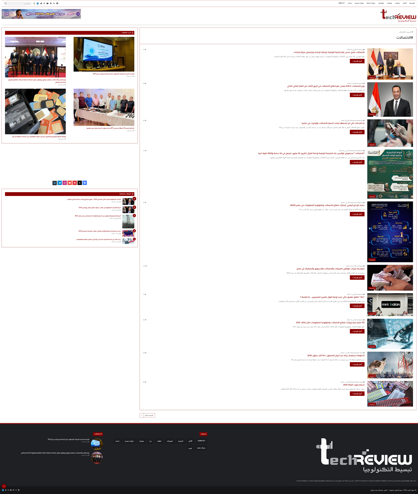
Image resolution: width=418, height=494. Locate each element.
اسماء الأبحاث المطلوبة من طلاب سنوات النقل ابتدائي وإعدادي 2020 (100, 208)
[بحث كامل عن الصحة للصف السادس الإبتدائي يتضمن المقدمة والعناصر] (128, 241)
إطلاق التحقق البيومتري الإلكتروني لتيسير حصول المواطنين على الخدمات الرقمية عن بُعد (39, 137)
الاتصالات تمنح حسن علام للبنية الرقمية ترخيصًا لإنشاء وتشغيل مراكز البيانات (329, 52)
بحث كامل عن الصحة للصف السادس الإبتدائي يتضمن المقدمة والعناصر (99, 239)
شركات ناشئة (371, 3)
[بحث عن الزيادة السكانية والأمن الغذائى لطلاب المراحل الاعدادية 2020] (128, 233)
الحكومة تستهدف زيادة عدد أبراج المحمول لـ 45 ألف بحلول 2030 (336, 356)
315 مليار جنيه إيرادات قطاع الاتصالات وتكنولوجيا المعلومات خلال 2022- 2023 (330, 323)
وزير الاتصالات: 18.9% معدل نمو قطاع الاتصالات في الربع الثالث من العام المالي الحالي (326, 86)
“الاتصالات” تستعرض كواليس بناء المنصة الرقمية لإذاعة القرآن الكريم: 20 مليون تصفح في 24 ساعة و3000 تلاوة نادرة (311, 154)
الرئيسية (412, 3)
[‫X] (80, 183)
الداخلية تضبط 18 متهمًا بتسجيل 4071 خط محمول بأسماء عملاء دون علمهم (110, 128)
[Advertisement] (69, 162)
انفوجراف (381, 3)
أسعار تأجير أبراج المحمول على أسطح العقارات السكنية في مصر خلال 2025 (98, 216)
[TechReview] (398, 15)
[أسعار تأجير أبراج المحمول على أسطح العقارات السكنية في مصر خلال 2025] (128, 221)
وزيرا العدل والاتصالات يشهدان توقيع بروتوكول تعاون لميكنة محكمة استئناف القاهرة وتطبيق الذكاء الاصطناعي (55, 453)
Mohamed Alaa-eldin (356, 353)
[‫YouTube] (69, 183)
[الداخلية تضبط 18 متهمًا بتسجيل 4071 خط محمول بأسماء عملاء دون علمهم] (104, 107)
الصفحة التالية (149, 415)
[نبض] (37, 3)
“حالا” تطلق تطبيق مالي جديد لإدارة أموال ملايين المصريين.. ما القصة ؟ (332, 297)
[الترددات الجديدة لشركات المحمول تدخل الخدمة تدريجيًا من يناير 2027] (104, 54)
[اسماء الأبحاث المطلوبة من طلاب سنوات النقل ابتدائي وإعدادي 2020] (128, 209)
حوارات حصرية (359, 3)
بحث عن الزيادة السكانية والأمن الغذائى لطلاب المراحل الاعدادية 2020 (99, 231)
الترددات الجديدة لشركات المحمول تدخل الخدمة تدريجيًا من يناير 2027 (113, 74)
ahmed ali (360, 49)
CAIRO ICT (341, 3)
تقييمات (389, 3)
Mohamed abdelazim (356, 120)
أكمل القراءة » (357, 61)
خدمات (350, 3)
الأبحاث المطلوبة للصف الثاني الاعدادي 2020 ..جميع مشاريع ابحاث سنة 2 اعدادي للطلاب (94, 199)
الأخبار (404, 3)
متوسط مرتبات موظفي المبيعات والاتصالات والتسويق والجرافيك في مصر (331, 269)
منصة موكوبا (374, 490)
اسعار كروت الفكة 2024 (354, 385)
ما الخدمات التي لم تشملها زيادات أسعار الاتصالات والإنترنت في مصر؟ (333, 123)
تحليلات (397, 3)
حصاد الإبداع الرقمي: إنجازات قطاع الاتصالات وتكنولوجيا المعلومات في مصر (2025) (327, 205)
